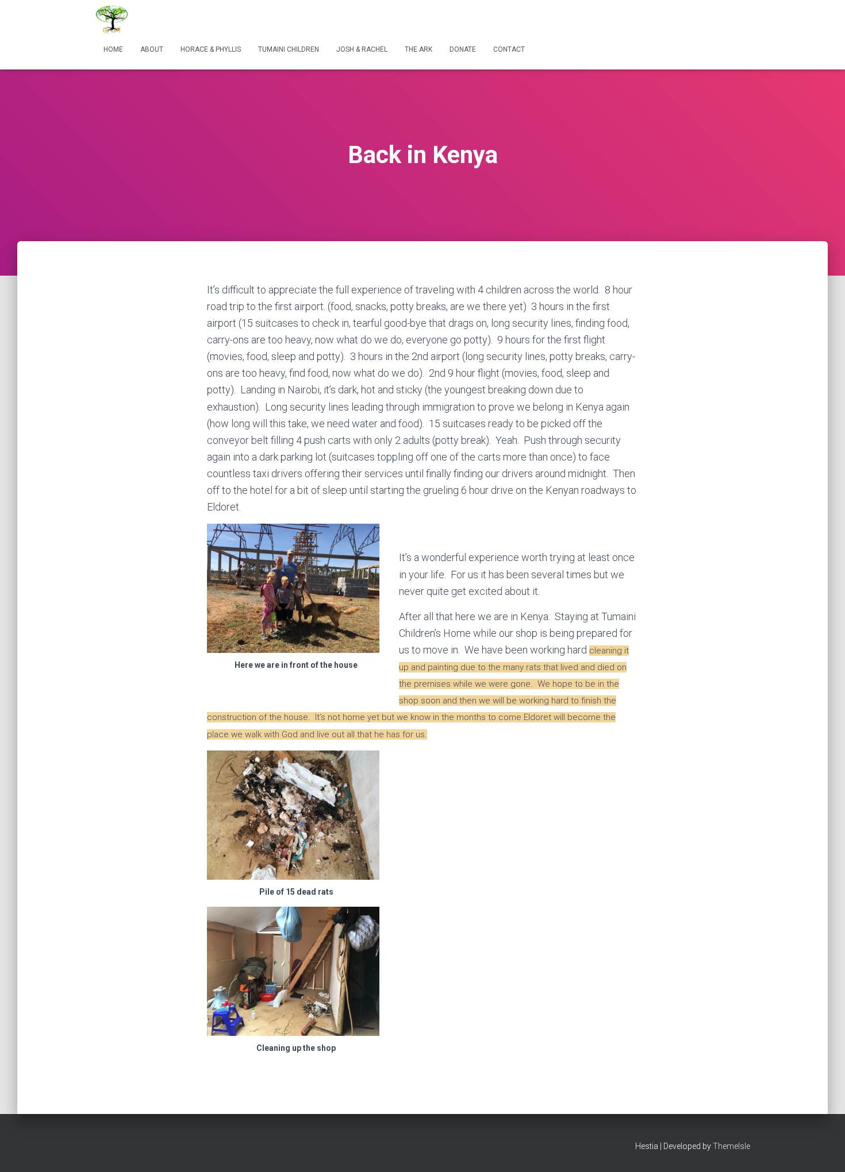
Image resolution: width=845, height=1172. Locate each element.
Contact (509, 49)
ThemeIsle (731, 1146)
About (151, 49)
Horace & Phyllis (210, 49)
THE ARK (418, 49)
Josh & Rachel (361, 49)
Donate (463, 49)
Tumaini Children (288, 49)
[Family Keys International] (112, 20)
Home (113, 49)
